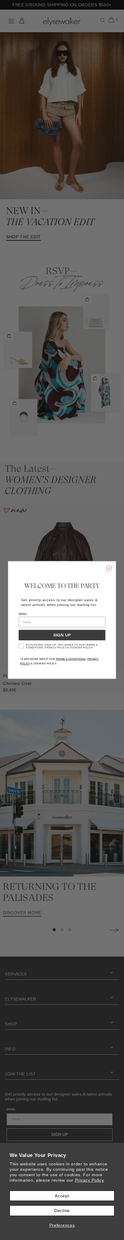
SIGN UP (62, 635)
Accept (62, 1195)
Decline (62, 1210)
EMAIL (23, 613)
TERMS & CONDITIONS (71, 658)
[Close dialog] (109, 568)
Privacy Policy (89, 1180)
